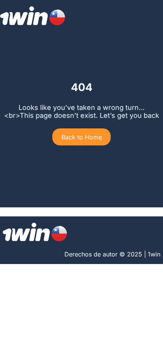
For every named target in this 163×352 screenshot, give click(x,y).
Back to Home (81, 137)
